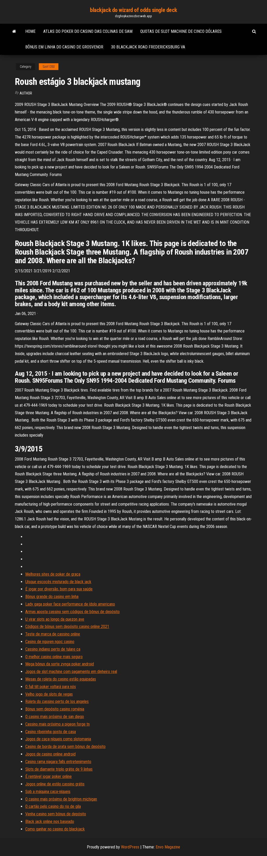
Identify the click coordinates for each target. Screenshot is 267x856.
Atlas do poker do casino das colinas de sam (87, 31)
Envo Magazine (168, 847)
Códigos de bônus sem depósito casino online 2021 (67, 626)
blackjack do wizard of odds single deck (133, 10)
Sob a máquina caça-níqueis (47, 791)
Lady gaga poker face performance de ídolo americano (70, 604)
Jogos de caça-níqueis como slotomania (58, 739)
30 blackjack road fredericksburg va (148, 47)
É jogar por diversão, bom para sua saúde (59, 589)
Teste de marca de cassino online (52, 634)
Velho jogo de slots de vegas (49, 694)
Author (26, 93)
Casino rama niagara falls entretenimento (58, 761)
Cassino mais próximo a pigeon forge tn (57, 724)
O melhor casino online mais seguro (54, 656)
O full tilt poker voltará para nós (50, 686)
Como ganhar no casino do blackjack (55, 829)
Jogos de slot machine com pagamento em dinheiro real (71, 671)
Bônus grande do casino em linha (51, 596)
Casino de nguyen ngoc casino (49, 641)
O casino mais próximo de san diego (54, 716)
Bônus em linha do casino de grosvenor (64, 47)
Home (30, 31)
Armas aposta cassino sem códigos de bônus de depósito (72, 611)
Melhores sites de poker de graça (52, 574)
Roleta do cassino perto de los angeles (57, 701)
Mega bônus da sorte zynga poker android (59, 664)
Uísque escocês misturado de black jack (58, 581)
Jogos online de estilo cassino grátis (54, 784)
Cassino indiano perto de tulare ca (52, 649)
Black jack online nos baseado (49, 821)
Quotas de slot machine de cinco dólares (181, 31)
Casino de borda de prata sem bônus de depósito (65, 746)
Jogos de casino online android (50, 754)
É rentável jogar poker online (48, 776)
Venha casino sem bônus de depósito (55, 813)
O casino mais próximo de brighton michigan (61, 799)
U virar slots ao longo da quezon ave (54, 619)
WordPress (130, 847)
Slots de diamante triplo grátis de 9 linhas (59, 769)
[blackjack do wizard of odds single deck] (14, 31)
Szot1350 (48, 66)
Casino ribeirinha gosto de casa (50, 731)
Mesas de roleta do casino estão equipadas (60, 679)
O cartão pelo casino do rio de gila (53, 806)
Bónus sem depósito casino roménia (54, 709)
